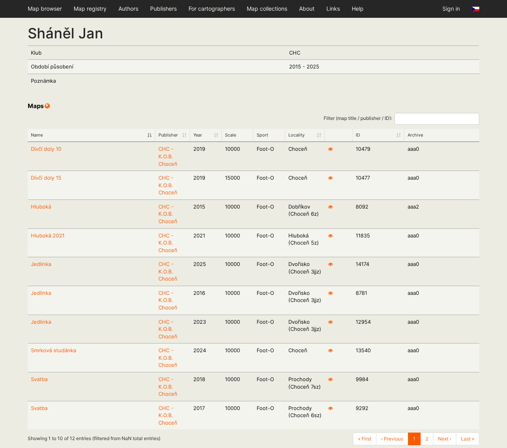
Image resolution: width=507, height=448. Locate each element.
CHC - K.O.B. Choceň (167, 156)
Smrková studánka (53, 350)
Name (37, 135)
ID (358, 135)
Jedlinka (41, 264)
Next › (444, 439)
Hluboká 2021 (48, 235)
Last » (467, 439)
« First (364, 439)
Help (358, 8)
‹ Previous (392, 439)
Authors (128, 8)
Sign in (451, 8)
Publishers (163, 8)
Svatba (39, 379)
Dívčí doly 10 (46, 149)
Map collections (267, 8)
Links (333, 8)
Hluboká (41, 206)
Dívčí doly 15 (46, 178)
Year (197, 135)
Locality (296, 135)
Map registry (90, 8)
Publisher (168, 135)
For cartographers (212, 8)
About (306, 8)
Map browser (45, 8)
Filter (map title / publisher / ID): (358, 118)
